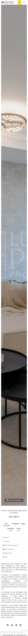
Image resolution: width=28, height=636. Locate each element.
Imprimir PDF (8, 553)
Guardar (7, 541)
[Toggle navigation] (24, 2)
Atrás (5, 557)
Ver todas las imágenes (15, 500)
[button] (3, 255)
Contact (6, 537)
